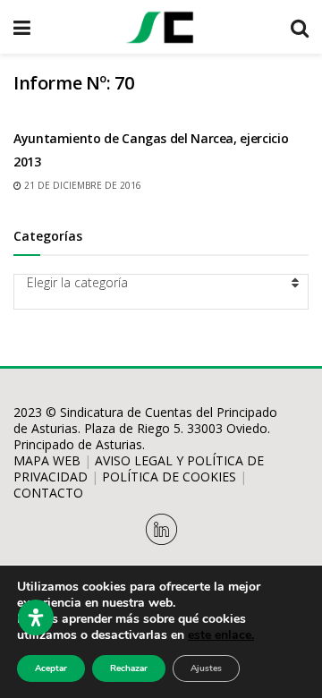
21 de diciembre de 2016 (81, 185)
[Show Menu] (21, 27)
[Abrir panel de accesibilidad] (36, 617)
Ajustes (206, 668)
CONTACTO (48, 492)
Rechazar (129, 668)
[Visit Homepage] (160, 27)
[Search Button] (300, 27)
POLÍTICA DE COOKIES (169, 476)
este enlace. (221, 634)
